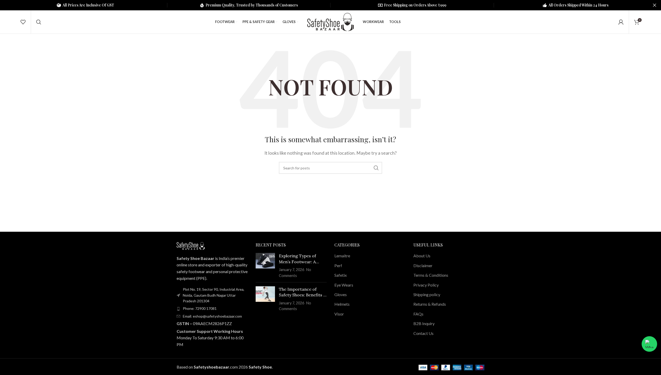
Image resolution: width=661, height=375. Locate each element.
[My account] (621, 22)
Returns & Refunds (429, 304)
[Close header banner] (654, 5)
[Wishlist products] (23, 22)
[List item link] (212, 308)
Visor (339, 313)
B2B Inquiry (424, 323)
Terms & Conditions (430, 275)
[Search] (39, 22)
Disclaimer (422, 265)
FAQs (418, 313)
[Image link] (191, 245)
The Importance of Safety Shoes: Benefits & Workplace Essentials (302, 292)
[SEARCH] (376, 168)
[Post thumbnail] (265, 265)
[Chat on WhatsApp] (649, 344)
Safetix (340, 275)
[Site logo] (330, 21)
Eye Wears (343, 284)
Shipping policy (426, 294)
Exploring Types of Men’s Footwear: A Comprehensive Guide (300, 259)
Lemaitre (342, 255)
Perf (338, 265)
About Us (421, 255)
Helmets (342, 304)
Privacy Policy (426, 284)
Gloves (340, 294)
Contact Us (423, 333)
